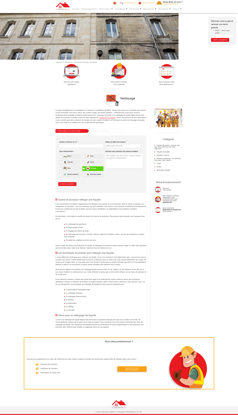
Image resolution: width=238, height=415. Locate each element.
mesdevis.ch (60, 62)
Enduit (158, 167)
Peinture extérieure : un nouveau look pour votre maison (167, 159)
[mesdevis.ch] (63, 7)
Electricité (134, 9)
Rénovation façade (163, 170)
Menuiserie (148, 9)
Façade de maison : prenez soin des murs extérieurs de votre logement (167, 147)
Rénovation (104, 9)
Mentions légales (108, 412)
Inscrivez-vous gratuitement (132, 369)
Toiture (176, 9)
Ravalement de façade (81, 62)
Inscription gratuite (172, 3)
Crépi (158, 163)
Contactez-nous (130, 3)
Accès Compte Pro (149, 3)
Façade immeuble (163, 152)
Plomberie (163, 9)
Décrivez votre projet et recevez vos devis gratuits (222, 24)
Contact (98, 412)
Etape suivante (67, 184)
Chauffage (120, 9)
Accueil (75, 9)
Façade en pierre (162, 155)
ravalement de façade (107, 118)
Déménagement (89, 9)
